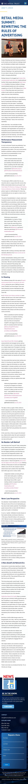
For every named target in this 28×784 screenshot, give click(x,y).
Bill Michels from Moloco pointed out (12, 295)
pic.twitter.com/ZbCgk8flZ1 (10, 331)
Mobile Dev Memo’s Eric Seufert (9, 596)
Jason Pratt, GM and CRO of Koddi (9, 341)
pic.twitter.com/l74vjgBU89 (11, 397)
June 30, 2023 (17, 236)
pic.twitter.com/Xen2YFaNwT (11, 488)
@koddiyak (16, 393)
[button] (25, 3)
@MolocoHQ (7, 326)
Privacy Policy (16, 779)
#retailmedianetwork (17, 170)
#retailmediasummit (9, 231)
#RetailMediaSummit (9, 328)
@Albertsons (14, 227)
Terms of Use (23, 779)
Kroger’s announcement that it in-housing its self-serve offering (13, 282)
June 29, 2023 (17, 336)
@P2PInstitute (8, 170)
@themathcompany (16, 168)
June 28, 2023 (17, 175)
